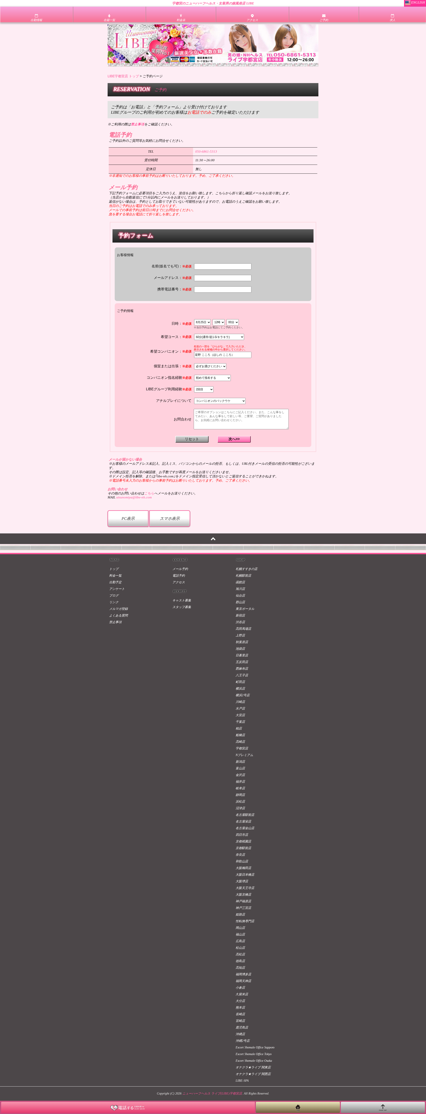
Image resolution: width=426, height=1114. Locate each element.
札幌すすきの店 (246, 569)
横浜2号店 (243, 695)
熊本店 (240, 1007)
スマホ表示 (170, 518)
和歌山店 (242, 861)
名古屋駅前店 (245, 815)
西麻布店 (242, 668)
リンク (113, 602)
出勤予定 (115, 582)
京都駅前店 (243, 848)
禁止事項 (115, 622)
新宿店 (240, 615)
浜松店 (240, 801)
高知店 (240, 967)
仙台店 (240, 595)
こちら (149, 493)
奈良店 (240, 854)
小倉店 (240, 987)
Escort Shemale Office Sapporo (255, 1047)
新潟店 (240, 761)
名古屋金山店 (245, 828)
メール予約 (180, 569)
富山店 (240, 768)
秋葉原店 (242, 642)
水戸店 (240, 708)
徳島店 (240, 961)
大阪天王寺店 (245, 888)
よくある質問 (118, 615)
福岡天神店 (243, 981)
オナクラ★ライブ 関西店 (253, 1074)
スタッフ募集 (181, 607)
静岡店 (240, 795)
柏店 (239, 728)
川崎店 (240, 702)
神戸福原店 (243, 901)
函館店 (240, 582)
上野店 (240, 635)
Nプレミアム (244, 755)
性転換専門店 (245, 921)
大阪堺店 (242, 881)
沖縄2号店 (243, 1040)
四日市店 (242, 834)
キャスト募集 (181, 600)
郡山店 (240, 602)
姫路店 (240, 914)
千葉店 (240, 721)
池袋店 (240, 648)
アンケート (117, 589)
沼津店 (240, 808)
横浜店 (240, 688)
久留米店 (242, 994)
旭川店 (240, 589)
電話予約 (178, 575)
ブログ (113, 595)
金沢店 (240, 775)
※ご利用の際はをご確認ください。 (141, 124)
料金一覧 (115, 575)
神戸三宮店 (243, 908)
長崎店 (240, 1014)
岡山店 (240, 927)
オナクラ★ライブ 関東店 (253, 1067)
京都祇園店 (243, 841)
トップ (113, 569)
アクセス (178, 582)
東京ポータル (245, 608)
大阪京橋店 (243, 894)
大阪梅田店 (243, 868)
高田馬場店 (243, 628)
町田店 (240, 682)
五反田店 (242, 662)
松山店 (240, 947)
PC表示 (128, 518)
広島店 (240, 941)
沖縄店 (240, 1034)
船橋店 (240, 735)
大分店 (240, 1001)
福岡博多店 (243, 974)
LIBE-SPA (242, 1080)
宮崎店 (240, 1021)
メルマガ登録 (118, 608)
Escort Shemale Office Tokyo (254, 1054)
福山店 (240, 934)
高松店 (240, 954)
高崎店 (240, 741)
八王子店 (242, 675)
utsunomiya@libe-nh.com (134, 497)
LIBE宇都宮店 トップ (123, 76)
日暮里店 (242, 655)
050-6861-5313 (206, 151)
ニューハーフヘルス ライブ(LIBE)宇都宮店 (212, 1093)
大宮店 (240, 715)
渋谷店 (240, 622)
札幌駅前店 (243, 575)
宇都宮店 (242, 748)
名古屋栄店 (243, 821)
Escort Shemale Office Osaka (254, 1060)
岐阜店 (240, 788)
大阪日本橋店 (245, 874)
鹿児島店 (242, 1027)
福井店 (240, 781)
